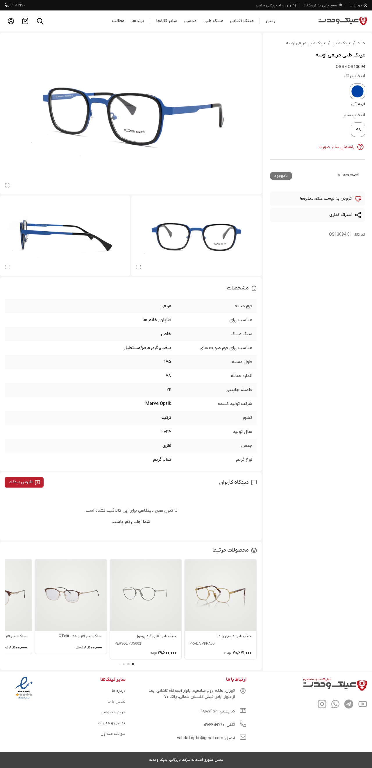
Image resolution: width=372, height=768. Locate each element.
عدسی (190, 21)
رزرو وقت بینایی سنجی (273, 5)
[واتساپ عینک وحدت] (335, 704)
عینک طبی (213, 21)
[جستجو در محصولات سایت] (40, 21)
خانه (361, 43)
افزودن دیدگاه (21, 482)
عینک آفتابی (242, 21)
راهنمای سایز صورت (337, 147)
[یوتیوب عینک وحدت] (362, 704)
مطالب (118, 21)
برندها (137, 21)
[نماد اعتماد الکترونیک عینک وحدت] (24, 699)
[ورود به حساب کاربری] (11, 21)
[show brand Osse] (348, 175)
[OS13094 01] (357, 91)
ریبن (270, 21)
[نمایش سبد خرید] (25, 21)
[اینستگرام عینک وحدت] (322, 704)
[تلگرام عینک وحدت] (348, 704)
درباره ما (356, 5)
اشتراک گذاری (340, 215)
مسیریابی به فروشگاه (320, 5)
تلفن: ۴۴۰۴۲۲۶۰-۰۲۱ (219, 725)
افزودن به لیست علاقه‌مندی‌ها (326, 198)
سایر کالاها (166, 21)
